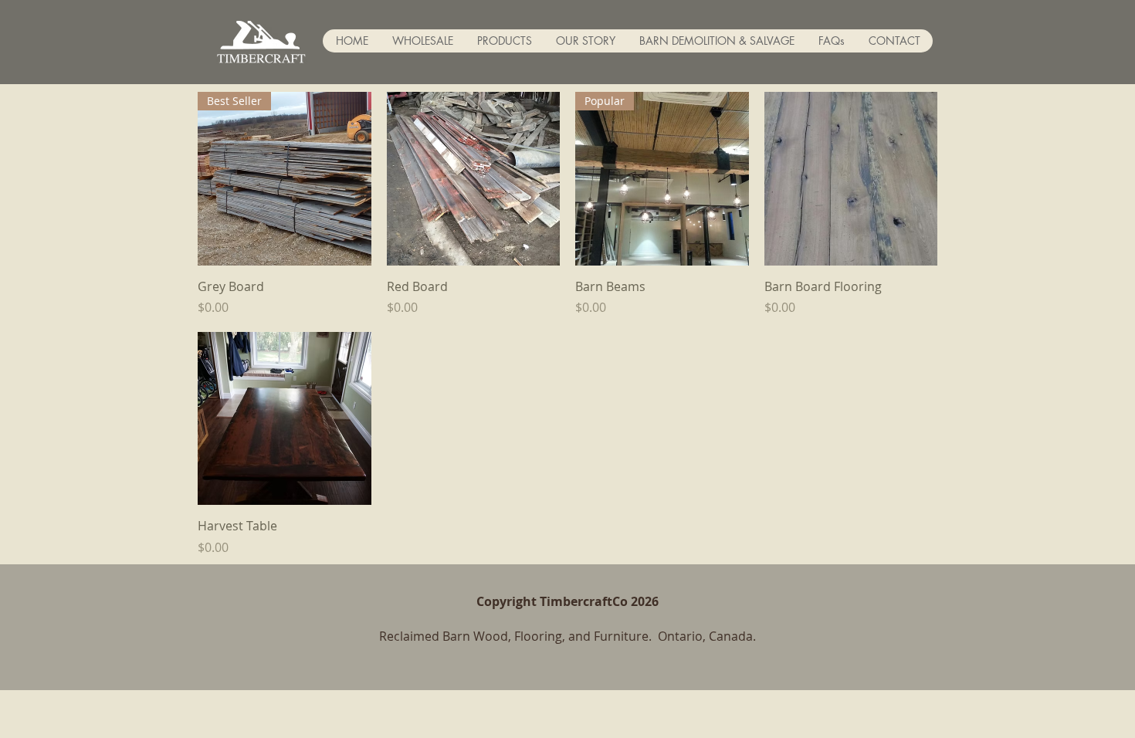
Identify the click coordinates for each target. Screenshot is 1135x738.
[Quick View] (474, 179)
